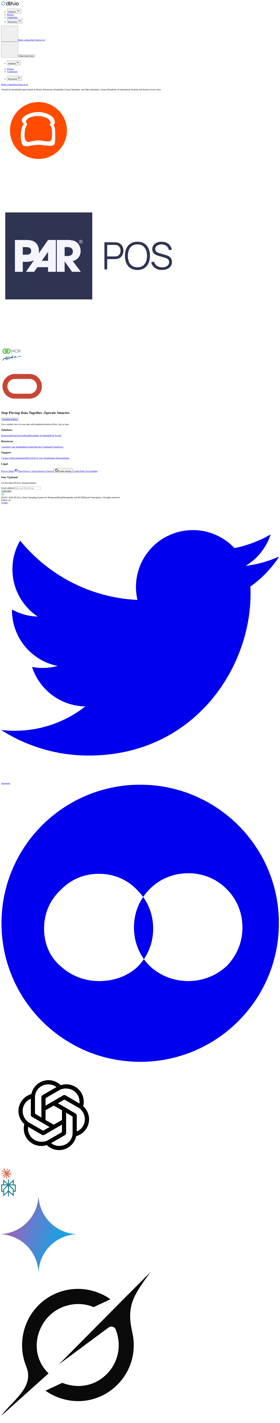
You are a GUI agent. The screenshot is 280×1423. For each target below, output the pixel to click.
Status (66, 458)
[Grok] (75, 1420)
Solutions (12, 12)
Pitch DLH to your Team (37, 458)
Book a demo (24, 40)
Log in (42, 40)
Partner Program (56, 458)
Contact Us (6, 458)
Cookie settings (65, 471)
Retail (26, 435)
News (60, 447)
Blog (24, 447)
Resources (12, 22)
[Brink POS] (88, 342)
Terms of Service (46, 471)
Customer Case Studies (11, 447)
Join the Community (43, 447)
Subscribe (6, 491)
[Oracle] (22, 406)
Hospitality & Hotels (38, 435)
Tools (55, 447)
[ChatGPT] (53, 1167)
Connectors (12, 17)
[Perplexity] (8, 1195)
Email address (7, 488)
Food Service (18, 435)
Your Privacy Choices (28, 471)
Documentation (19, 458)
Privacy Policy (8, 471)
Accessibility (92, 471)
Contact (30, 447)
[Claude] (6, 1178)
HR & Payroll (54, 435)
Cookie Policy (79, 471)
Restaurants (6, 435)
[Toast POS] (38, 167)
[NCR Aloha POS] (11, 364)
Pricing (10, 14)
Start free (34, 40)
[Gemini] (38, 1270)
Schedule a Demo (9, 419)
